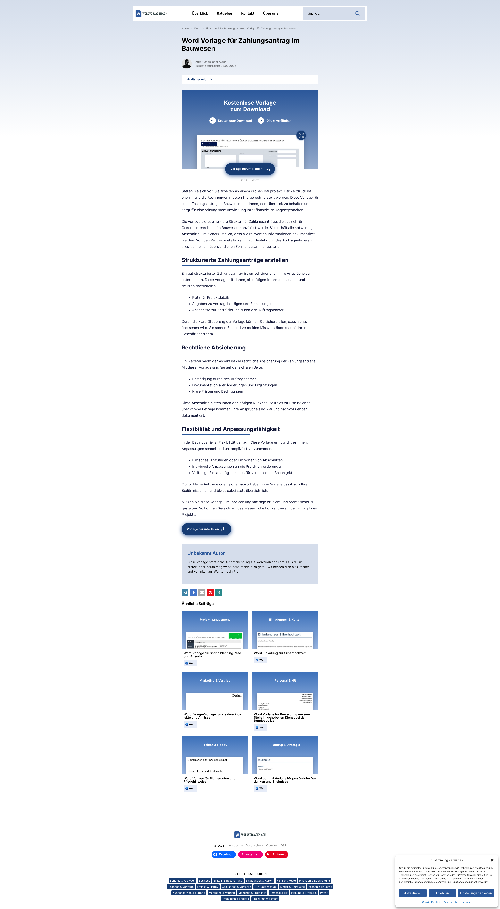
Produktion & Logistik (235, 898)
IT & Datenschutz (265, 886)
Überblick (200, 13)
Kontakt (247, 13)
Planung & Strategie (304, 892)
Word (197, 28)
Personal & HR (279, 892)
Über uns (270, 13)
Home (185, 28)
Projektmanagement (265, 898)
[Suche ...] (357, 13)
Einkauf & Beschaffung (227, 880)
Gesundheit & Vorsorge (236, 886)
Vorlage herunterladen (246, 169)
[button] (492, 860)
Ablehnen (442, 893)
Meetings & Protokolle (252, 892)
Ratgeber (224, 13)
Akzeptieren (412, 893)
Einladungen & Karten (259, 880)
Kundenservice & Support (189, 892)
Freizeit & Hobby (207, 886)
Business (204, 880)
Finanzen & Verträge (181, 886)
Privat (324, 892)
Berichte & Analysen (182, 880)
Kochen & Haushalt (320, 886)
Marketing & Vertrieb (222, 892)
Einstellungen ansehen (476, 893)
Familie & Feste (286, 880)
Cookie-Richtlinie (431, 902)
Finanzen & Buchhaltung (220, 28)
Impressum (465, 902)
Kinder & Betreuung (292, 886)
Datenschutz (450, 902)
